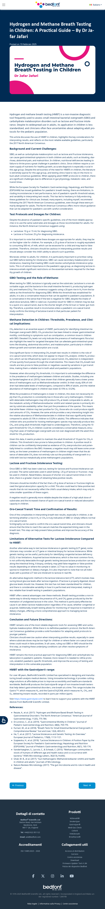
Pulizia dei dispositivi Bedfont (74, 866)
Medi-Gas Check (74, 827)
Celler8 (75, 830)
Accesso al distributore (74, 851)
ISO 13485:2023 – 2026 (30, 851)
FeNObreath (75, 834)
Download (75, 860)
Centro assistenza (74, 857)
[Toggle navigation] (3, 4)
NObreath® (75, 818)
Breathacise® (74, 837)
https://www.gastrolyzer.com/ (28, 698)
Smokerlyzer (75, 821)
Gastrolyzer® (74, 824)
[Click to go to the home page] (47, 5)
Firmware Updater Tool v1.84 (75, 863)
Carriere (74, 854)
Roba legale (32, 903)
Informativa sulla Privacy (50, 903)
